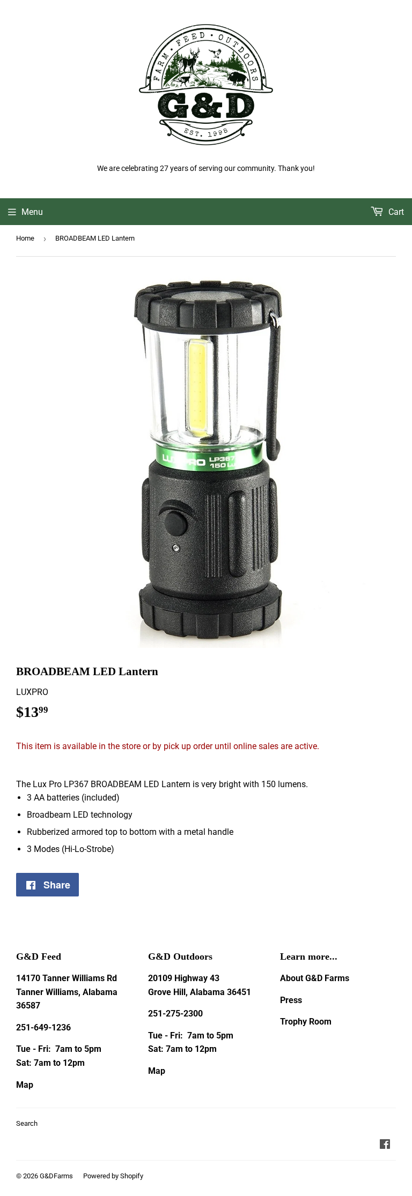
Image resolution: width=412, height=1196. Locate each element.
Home (25, 238)
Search (27, 1123)
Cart (395, 212)
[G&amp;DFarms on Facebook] (385, 1145)
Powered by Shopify (113, 1176)
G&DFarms (56, 1176)
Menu (32, 212)
